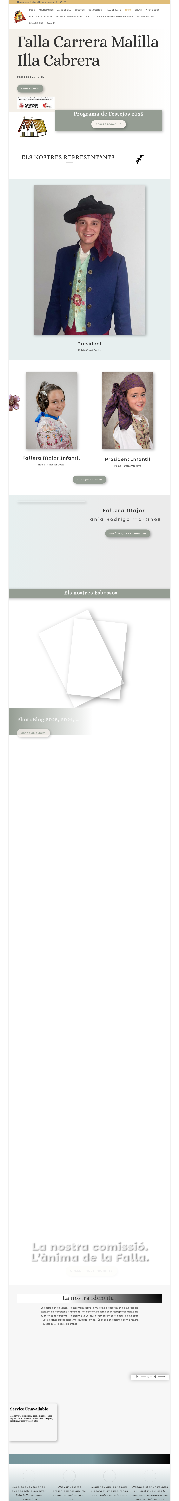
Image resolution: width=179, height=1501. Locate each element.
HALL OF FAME (113, 10)
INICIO (128, 10)
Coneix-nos (30, 88)
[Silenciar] (155, 1376)
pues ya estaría (89, 479)
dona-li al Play (35, 1387)
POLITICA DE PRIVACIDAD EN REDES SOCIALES (109, 16)
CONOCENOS (95, 10)
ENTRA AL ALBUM (33, 730)
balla (89, 1368)
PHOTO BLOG (152, 10)
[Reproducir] (137, 1376)
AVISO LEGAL (64, 10)
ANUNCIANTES (46, 10)
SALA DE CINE (36, 23)
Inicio (32, 10)
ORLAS (138, 10)
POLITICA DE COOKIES (40, 16)
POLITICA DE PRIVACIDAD (69, 16)
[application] (150, 1376)
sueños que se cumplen (127, 533)
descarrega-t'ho (109, 124)
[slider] (161, 1376)
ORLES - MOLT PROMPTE (91, 1270)
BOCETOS (80, 10)
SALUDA (51, 23)
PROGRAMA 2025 (145, 16)
